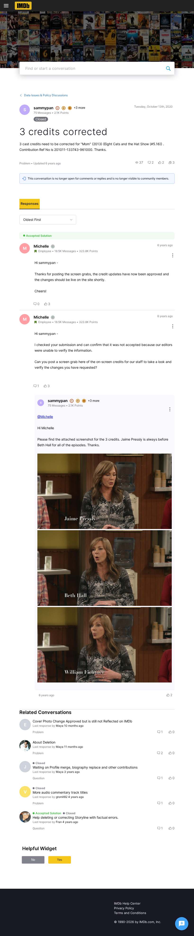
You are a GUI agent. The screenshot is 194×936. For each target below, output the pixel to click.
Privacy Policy (124, 908)
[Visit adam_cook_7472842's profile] (25, 816)
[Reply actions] (170, 409)
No (33, 860)
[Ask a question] (181, 923)
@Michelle (45, 417)
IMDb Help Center (127, 903)
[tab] (29, 204)
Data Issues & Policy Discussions (46, 95)
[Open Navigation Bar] (7, 5)
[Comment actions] (173, 256)
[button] (139, 162)
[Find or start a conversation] (168, 68)
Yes (59, 860)
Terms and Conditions (130, 913)
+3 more (79, 107)
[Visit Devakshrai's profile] (25, 745)
